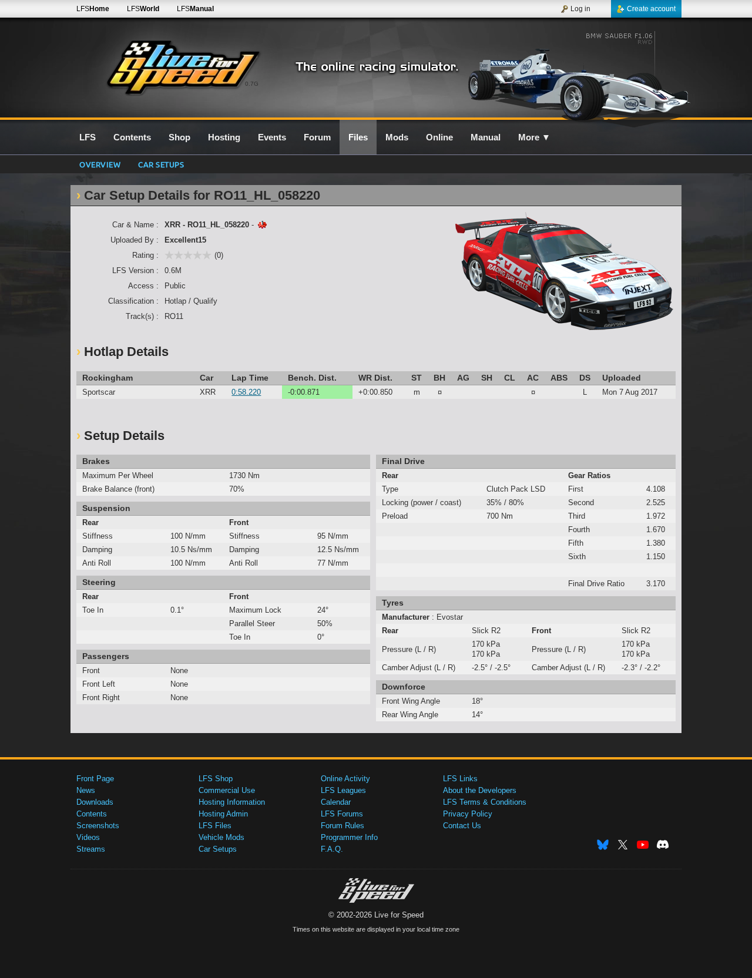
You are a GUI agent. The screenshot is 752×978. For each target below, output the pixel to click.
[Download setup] (262, 224)
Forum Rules (342, 825)
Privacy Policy (467, 813)
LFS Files (215, 825)
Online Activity (345, 778)
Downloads (94, 802)
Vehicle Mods (221, 837)
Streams (90, 849)
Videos (88, 837)
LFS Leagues (343, 790)
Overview (99, 164)
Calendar (336, 802)
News (85, 790)
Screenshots (97, 825)
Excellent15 (185, 240)
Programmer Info (349, 837)
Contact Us (462, 825)
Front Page (95, 778)
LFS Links (460, 778)
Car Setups (218, 849)
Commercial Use (227, 790)
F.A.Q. (332, 849)
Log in (580, 9)
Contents (91, 813)
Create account (651, 9)
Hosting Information (232, 802)
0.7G (251, 83)
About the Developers (479, 790)
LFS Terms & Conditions (484, 802)
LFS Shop (216, 778)
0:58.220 (246, 392)
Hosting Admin (223, 813)
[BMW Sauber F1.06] (580, 75)
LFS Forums (342, 813)
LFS (92, 9)
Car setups (161, 164)
